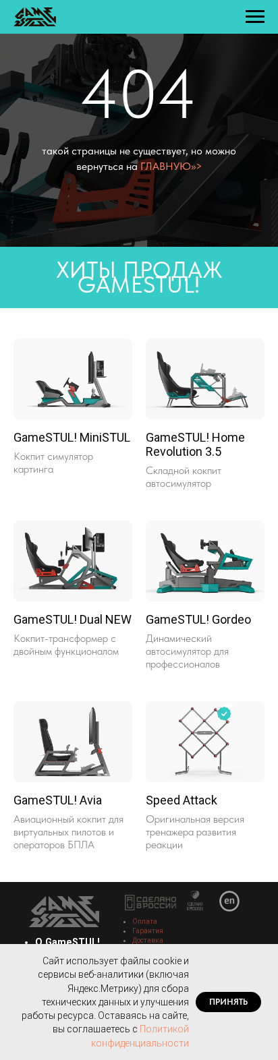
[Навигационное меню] (255, 17)
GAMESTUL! (139, 461)
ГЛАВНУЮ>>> (171, 254)
